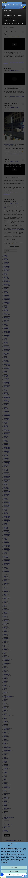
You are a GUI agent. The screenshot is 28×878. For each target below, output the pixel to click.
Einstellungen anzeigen (14, 874)
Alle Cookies (14, 867)
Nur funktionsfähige (14, 871)
